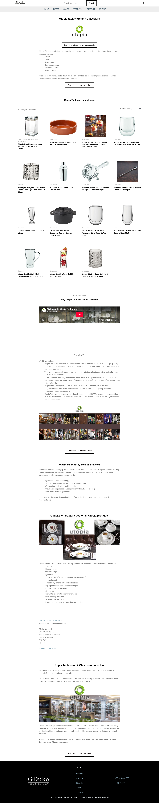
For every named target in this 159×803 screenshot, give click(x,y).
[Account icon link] (143, 3)
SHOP (79, 788)
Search (91, 3)
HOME (46, 9)
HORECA (55, 9)
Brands (79, 783)
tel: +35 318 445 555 (120, 778)
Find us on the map (47, 648)
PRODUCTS (77, 9)
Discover (79, 792)
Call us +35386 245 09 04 (49, 621)
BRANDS (66, 9)
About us (79, 774)
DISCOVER (91, 9)
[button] (83, 9)
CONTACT (102, 9)
